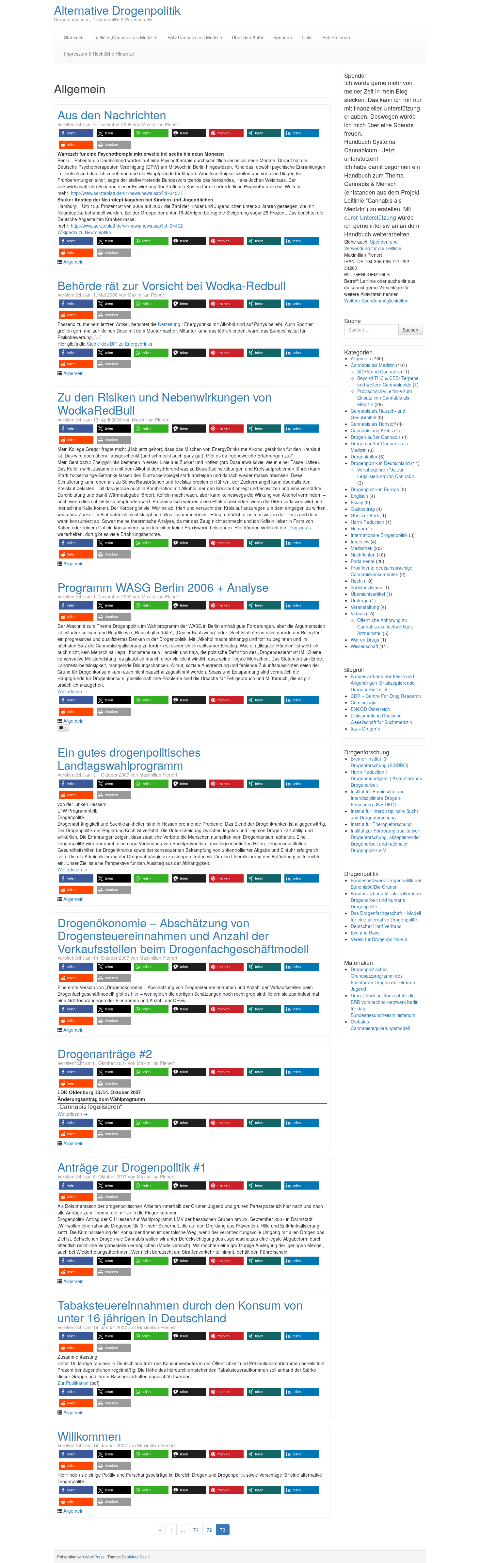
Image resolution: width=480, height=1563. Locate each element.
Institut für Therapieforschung (381, 824)
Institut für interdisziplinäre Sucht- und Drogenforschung (385, 814)
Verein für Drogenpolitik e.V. (379, 939)
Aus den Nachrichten (111, 114)
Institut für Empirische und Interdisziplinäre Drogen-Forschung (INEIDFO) (378, 798)
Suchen (410, 329)
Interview (360, 541)
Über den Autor (248, 37)
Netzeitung (170, 324)
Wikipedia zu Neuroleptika (84, 232)
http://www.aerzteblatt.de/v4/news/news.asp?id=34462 (127, 225)
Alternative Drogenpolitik (117, 9)
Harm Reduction (367, 522)
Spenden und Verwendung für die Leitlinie (372, 244)
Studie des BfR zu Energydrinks (119, 343)
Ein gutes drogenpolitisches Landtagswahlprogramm (129, 758)
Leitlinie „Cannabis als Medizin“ (125, 37)
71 (196, 1529)
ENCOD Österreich (370, 709)
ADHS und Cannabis (378, 371)
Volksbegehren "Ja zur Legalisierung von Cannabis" (386, 472)
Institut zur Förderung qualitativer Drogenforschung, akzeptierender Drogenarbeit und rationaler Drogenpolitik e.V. (385, 840)
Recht (357, 580)
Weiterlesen (72, 691)
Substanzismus (366, 587)
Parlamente (363, 561)
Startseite (74, 37)
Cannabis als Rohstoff (373, 424)
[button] (76, 133)
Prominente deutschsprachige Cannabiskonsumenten (381, 570)
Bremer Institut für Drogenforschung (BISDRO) (379, 761)
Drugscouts (299, 527)
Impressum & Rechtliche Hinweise (99, 53)
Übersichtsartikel (368, 594)
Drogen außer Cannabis (376, 437)
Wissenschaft (364, 646)
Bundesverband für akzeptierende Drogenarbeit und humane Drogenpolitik (386, 900)
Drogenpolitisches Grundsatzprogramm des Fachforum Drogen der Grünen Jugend (383, 979)
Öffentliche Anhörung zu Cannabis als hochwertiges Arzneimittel (385, 626)
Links (307, 37)
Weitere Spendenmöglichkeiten (376, 300)
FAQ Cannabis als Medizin (195, 37)
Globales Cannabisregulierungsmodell (380, 1024)
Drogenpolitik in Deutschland (380, 463)
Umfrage (360, 600)
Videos (358, 613)
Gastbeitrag (363, 509)
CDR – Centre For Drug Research (386, 696)
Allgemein (73, 261)
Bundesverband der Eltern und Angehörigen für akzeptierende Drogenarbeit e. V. (383, 683)
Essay (357, 502)
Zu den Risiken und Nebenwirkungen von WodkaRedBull (164, 403)
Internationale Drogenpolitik (379, 535)
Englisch (359, 495)
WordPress (94, 1556)
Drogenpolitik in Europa (375, 489)
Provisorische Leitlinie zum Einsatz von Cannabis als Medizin (384, 397)
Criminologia (363, 702)
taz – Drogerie (365, 728)
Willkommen (89, 1435)
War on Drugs (365, 639)
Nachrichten (363, 554)
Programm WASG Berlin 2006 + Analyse (163, 586)
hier (135, 993)
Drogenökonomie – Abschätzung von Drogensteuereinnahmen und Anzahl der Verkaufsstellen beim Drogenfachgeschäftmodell (183, 935)
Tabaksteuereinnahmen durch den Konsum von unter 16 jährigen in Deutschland (180, 1311)
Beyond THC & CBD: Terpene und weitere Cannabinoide (388, 381)
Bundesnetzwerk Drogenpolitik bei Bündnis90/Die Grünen (386, 883)
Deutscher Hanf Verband (376, 926)
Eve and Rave (365, 932)
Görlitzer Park (365, 515)
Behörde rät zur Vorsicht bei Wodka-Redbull (171, 285)
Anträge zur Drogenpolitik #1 (131, 1166)
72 (209, 1529)
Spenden (282, 37)
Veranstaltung (365, 607)
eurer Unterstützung (370, 217)
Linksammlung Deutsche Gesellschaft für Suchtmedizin (381, 718)
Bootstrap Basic (136, 1556)
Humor (358, 528)
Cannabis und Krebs (372, 430)
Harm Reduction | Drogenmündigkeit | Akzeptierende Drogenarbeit (386, 778)
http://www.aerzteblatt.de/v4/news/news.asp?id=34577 (127, 193)
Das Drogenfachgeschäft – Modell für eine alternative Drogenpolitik (386, 916)
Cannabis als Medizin (373, 365)
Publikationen (336, 37)
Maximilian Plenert (161, 124)
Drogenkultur (364, 456)
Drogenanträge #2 (104, 1053)
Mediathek (361, 548)
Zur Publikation (72, 1383)
